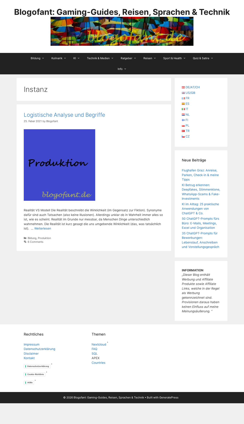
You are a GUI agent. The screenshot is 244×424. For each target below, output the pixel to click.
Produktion (44, 238)
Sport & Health (172, 58)
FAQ (94, 349)
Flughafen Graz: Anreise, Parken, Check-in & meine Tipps (200, 175)
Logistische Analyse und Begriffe (64, 115)
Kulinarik (56, 58)
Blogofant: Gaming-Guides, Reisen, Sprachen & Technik (122, 12)
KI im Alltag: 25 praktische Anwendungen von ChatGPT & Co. (200, 208)
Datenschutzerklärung (39, 349)
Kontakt (29, 358)
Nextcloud (99, 344)
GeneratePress (168, 397)
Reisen (147, 58)
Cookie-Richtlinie (35, 374)
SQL (95, 353)
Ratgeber (126, 58)
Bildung (35, 58)
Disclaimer (31, 353)
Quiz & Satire (201, 58)
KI (74, 58)
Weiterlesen (42, 228)
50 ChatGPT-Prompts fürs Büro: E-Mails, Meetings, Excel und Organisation (200, 223)
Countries (98, 362)
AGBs (30, 382)
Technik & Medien (98, 58)
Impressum (31, 344)
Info (120, 69)
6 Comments (35, 241)
